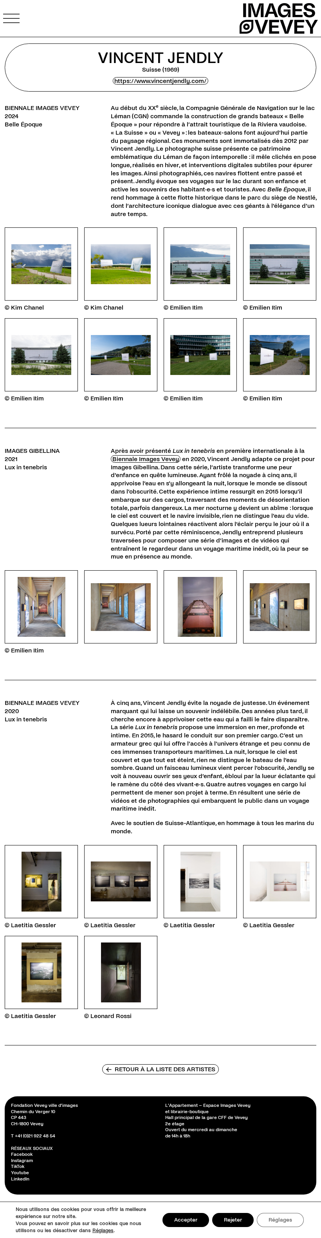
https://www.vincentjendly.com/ (160, 80)
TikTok (17, 1167)
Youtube (20, 1172)
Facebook (21, 1154)
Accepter (185, 1220)
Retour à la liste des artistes (160, 1069)
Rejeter (233, 1220)
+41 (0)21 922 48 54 (35, 1136)
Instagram (22, 1160)
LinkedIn (20, 1179)
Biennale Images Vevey (145, 459)
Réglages (103, 1230)
